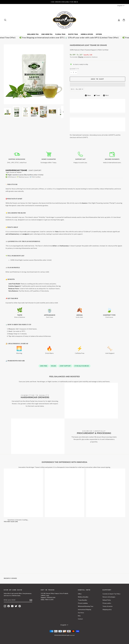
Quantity (74, 69)
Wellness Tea (33, 34)
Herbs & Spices (87, 34)
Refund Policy (107, 600)
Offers (99, 34)
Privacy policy (107, 603)
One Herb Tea (46, 34)
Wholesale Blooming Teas (85, 606)
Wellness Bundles (83, 597)
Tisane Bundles (82, 600)
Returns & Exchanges (109, 597)
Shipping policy (107, 609)
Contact (80, 619)
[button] (97, 84)
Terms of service (107, 606)
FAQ (79, 616)
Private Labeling (83, 603)
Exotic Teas (73, 34)
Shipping (80, 57)
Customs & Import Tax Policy (111, 594)
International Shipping (84, 609)
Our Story (81, 612)
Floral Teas (60, 34)
